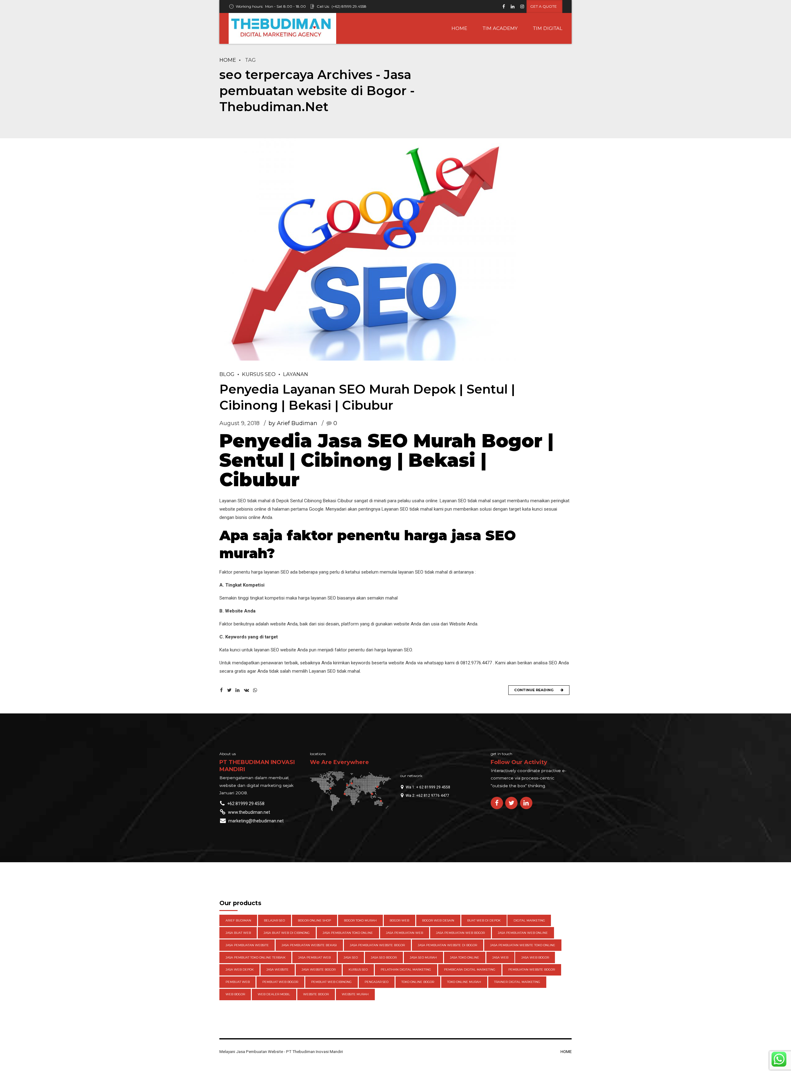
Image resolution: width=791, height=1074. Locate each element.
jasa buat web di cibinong (287, 932)
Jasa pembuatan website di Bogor (447, 945)
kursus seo (358, 969)
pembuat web (238, 982)
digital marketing (529, 920)
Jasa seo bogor (384, 957)
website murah (355, 994)
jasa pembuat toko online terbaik (256, 957)
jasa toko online (464, 957)
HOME (459, 28)
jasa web (500, 957)
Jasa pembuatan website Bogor (377, 945)
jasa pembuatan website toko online (522, 945)
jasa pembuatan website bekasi (309, 945)
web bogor (235, 994)
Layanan (295, 374)
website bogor (316, 994)
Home (227, 60)
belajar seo (274, 920)
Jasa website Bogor (319, 969)
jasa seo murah (423, 957)
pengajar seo (376, 982)
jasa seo (351, 957)
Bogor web (399, 920)
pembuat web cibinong (331, 982)
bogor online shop (314, 920)
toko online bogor (417, 982)
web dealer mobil (274, 994)
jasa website (277, 969)
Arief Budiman (238, 920)
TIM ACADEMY (500, 28)
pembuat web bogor (280, 982)
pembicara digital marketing (469, 969)
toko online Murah (464, 982)
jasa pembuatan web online (523, 932)
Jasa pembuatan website (247, 945)
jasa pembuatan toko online (348, 932)
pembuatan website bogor (531, 969)
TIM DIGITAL (547, 28)
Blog (227, 374)
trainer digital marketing (517, 982)
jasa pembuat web (314, 957)
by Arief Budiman (293, 423)
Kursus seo (259, 374)
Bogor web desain (438, 920)
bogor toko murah (360, 920)
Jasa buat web (238, 932)
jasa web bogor (535, 957)
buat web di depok (484, 920)
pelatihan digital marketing (406, 969)
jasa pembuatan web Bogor (460, 932)
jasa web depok (240, 969)
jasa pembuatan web (404, 932)
